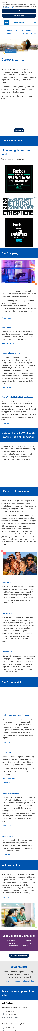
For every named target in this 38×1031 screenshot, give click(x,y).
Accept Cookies (19, 15)
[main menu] (35, 22)
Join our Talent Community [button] (19, 955)
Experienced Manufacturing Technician (14, 1007)
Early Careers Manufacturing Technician (15, 1024)
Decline (19, 11)
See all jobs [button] (19, 130)
